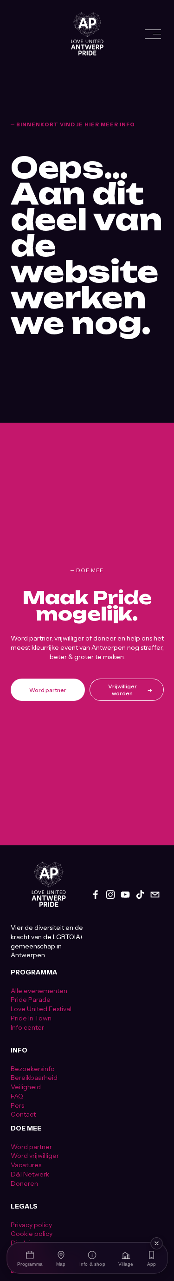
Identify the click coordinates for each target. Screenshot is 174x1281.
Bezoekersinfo (33, 1069)
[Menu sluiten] (156, 1243)
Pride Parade (31, 999)
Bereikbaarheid (34, 1077)
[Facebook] (95, 894)
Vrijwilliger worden (122, 690)
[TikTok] (140, 894)
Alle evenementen (39, 991)
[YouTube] (125, 894)
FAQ (17, 1096)
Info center (27, 1027)
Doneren (24, 1183)
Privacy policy (31, 1225)
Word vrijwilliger (35, 1155)
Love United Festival (41, 1009)
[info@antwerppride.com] (155, 894)
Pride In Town (31, 1018)
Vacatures (26, 1165)
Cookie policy (31, 1233)
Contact (23, 1114)
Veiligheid (26, 1087)
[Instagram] (110, 894)
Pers (17, 1105)
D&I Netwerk (30, 1174)
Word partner (47, 689)
